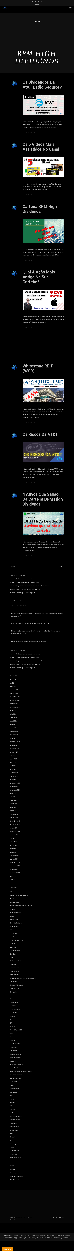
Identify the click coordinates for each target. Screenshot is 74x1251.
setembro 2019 (15, 831)
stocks (12, 1140)
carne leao (13, 947)
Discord (37, 4)
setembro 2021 (15, 748)
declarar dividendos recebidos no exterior (23, 978)
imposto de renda (15, 1054)
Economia (13, 1006)
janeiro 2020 (14, 817)
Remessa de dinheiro (16, 1116)
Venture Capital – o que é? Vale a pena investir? (25, 589)
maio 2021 (13, 762)
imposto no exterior (16, 1057)
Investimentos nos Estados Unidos (21, 1071)
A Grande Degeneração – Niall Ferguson (22, 593)
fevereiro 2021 (14, 773)
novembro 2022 (15, 700)
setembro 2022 (15, 707)
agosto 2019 (14, 835)
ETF (11, 1019)
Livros (12, 1085)
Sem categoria (14, 1126)
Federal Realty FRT (16, 1030)
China (11, 957)
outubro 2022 (14, 704)
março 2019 (13, 852)
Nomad (12, 1099)
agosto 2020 (14, 793)
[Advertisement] (37, 36)
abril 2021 (13, 766)
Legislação (13, 1082)
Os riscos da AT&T (40, 434)
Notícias (12, 1102)
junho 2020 (13, 800)
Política (12, 1109)
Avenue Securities (15, 913)
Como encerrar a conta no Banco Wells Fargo (32, 641)
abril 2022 (13, 724)
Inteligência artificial (16, 1064)
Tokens (12, 1147)
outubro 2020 (14, 786)
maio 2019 (13, 845)
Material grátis (14, 1089)
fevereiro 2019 (14, 855)
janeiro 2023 (14, 693)
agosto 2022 (14, 711)
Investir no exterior (16, 1075)
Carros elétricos (15, 950)
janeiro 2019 (14, 859)
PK (11, 1106)
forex (11, 1033)
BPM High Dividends (16, 940)
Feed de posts (14, 1173)
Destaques (13, 982)
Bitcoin (12, 930)
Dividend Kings (14, 988)
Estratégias (13, 1013)
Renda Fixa (13, 1123)
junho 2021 (13, 759)
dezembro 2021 (15, 738)
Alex (12, 606)
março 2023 (13, 686)
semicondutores (15, 1130)
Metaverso (13, 1092)
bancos (12, 916)
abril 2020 (13, 807)
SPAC (12, 1133)
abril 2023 (13, 683)
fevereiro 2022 (14, 731)
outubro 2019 (14, 828)
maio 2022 (13, 721)
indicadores (13, 1061)
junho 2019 (13, 842)
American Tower (15, 902)
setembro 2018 (15, 873)
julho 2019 (13, 838)
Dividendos (13, 992)
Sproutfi (12, 1137)
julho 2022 (13, 714)
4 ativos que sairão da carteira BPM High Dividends (43, 499)
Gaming (12, 1040)
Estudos (12, 1016)
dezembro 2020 (15, 780)
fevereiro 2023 (14, 690)
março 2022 (13, 728)
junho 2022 (13, 717)
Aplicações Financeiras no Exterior (21, 906)
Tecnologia (13, 1144)
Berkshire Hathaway (16, 923)
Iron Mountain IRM (15, 1078)
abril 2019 (13, 849)
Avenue (12, 909)
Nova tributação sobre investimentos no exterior (25, 579)
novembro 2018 (15, 866)
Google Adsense (15, 1044)
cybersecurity (14, 975)
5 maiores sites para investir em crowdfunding (24, 582)
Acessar (12, 1169)
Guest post (13, 1047)
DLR (11, 995)
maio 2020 (13, 804)
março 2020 (13, 811)
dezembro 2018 (15, 862)
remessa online (15, 1120)
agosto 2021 (14, 752)
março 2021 (13, 769)
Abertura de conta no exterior (19, 895)
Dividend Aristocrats (16, 985)
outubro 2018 (14, 869)
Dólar (11, 999)
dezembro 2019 (15, 821)
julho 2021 (13, 755)
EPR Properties (15, 1009)
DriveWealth (14, 1002)
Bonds (12, 937)
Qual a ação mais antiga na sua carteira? (39, 277)
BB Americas (14, 919)
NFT (11, 1095)
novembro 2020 (15, 783)
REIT (11, 1113)
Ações (12, 899)
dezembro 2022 (15, 697)
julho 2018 (13, 880)
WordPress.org (14, 1180)
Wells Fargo (14, 1154)
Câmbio (12, 944)
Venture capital (14, 1151)
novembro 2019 (15, 824)
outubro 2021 (14, 745)
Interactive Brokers (16, 1068)
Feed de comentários (16, 1176)
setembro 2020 (15, 790)
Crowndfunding (14, 971)
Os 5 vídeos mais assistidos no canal (41, 147)
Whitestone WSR (15, 1158)
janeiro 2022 (14, 735)
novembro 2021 (15, 742)
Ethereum (13, 1026)
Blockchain (13, 933)
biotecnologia (14, 926)
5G (11, 892)
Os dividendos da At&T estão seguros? (42, 85)
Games (12, 1037)
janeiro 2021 (14, 776)
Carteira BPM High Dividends (40, 209)
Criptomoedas (14, 968)
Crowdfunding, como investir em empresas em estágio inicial (29, 586)
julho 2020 (13, 797)
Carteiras (13, 954)
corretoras (13, 964)
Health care (13, 1051)
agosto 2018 (14, 876)
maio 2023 (13, 679)
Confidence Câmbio (16, 961)
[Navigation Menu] (70, 8)
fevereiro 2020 (14, 814)
